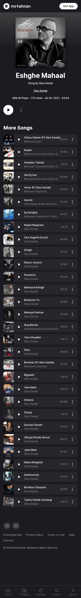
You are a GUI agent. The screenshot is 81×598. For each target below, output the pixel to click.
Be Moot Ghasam (35, 487)
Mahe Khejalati (33, 462)
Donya (28, 412)
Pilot (27, 349)
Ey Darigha (30, 212)
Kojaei (28, 150)
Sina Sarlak (41, 90)
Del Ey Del (30, 175)
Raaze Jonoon (33, 262)
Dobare (28, 399)
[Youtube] (16, 525)
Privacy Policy (34, 534)
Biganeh (29, 374)
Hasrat (28, 200)
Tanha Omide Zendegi (38, 499)
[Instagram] (7, 525)
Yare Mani (30, 387)
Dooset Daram (33, 424)
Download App (12, 534)
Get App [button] (68, 6)
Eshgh (28, 250)
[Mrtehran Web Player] (17, 6)
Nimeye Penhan (34, 312)
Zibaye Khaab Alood (36, 437)
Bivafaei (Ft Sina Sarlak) (39, 362)
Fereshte (30, 275)
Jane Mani (30, 449)
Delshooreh (31, 474)
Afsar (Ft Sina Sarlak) (37, 187)
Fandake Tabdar (34, 162)
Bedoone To (31, 299)
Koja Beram (31, 324)
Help (72, 534)
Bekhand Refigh (34, 287)
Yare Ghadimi (32, 337)
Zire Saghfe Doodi (36, 237)
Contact (8, 540)
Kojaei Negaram (34, 225)
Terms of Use (56, 534)
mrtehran (20, 547)
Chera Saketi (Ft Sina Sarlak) (42, 137)
